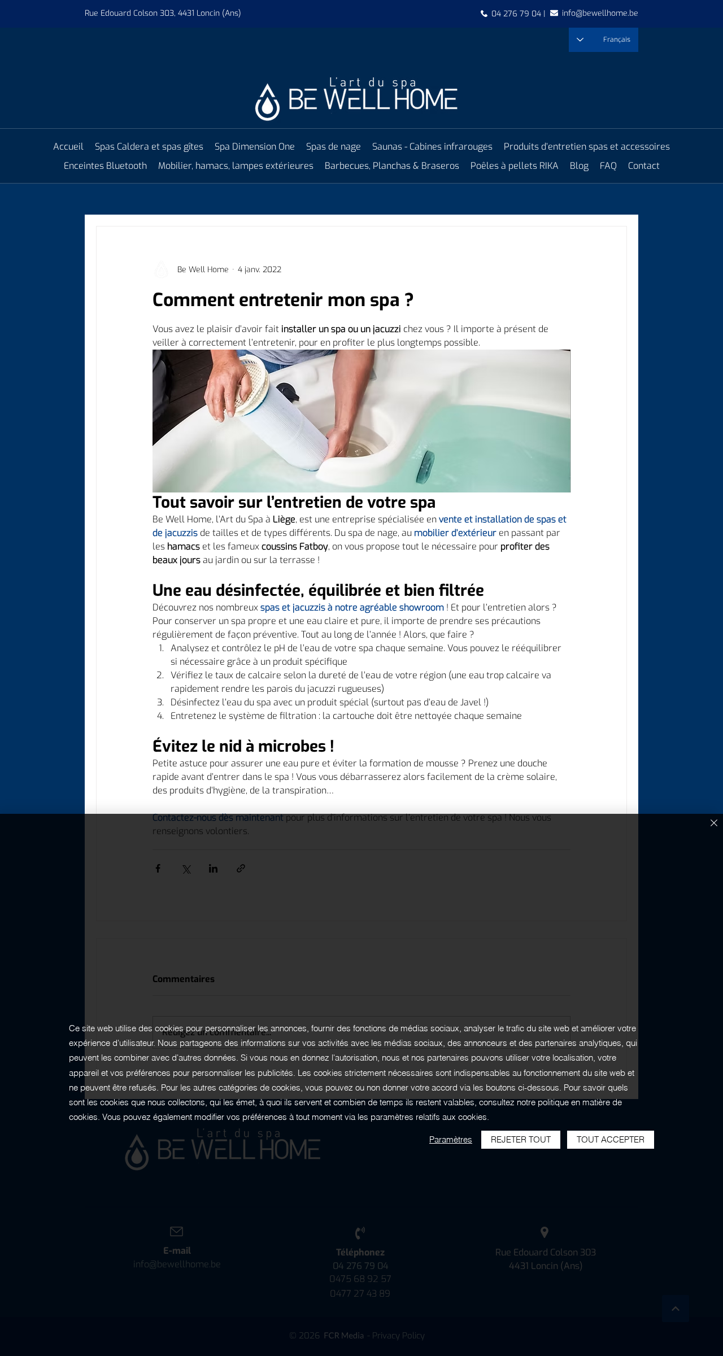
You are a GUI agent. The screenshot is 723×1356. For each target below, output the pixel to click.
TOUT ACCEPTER (610, 1139)
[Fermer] (714, 823)
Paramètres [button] (450, 1139)
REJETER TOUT (521, 1139)
